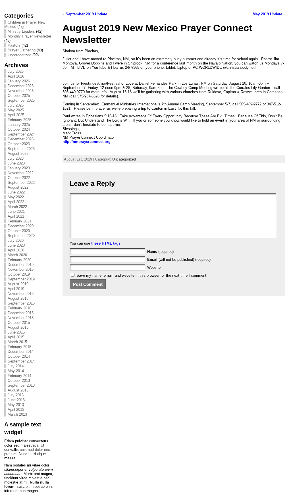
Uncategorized (19, 55)
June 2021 (16, 211)
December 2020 (21, 226)
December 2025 (21, 86)
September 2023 (21, 149)
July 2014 (16, 366)
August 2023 (18, 153)
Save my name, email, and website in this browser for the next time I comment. (141, 275)
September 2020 (21, 236)
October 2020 (19, 231)
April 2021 (16, 216)
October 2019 (19, 274)
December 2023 (21, 139)
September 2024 (21, 134)
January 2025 (19, 124)
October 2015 (19, 322)
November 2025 (21, 91)
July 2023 (16, 158)
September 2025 (21, 100)
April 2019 (16, 289)
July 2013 (16, 395)
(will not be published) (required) (179, 259)
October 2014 (19, 356)
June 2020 (16, 245)
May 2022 (16, 197)
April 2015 (16, 337)
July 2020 (16, 240)
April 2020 (16, 250)
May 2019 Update (267, 14)
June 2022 (16, 192)
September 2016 (21, 303)
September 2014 (21, 361)
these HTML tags (105, 243)
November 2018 (21, 293)
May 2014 (16, 371)
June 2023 (16, 163)
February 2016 (19, 308)
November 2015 (21, 318)
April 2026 (16, 76)
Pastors (14, 45)
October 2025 (19, 95)
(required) (160, 251)
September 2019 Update (86, 14)
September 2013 (21, 385)
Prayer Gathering (22, 50)
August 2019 (18, 284)
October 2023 (19, 144)
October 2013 (19, 380)
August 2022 (18, 187)
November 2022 (21, 173)
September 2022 (21, 182)
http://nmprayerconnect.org (87, 141)
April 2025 (16, 115)
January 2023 (19, 168)
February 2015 (19, 347)
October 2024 (19, 129)
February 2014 (19, 376)
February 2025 (19, 120)
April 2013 (16, 409)
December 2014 (21, 351)
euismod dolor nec (35, 449)
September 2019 (21, 279)
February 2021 (19, 221)
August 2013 (18, 390)
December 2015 (21, 313)
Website (154, 267)
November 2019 (21, 269)
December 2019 (21, 264)
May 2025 (16, 110)
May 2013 (16, 405)
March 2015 (17, 342)
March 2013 (17, 414)
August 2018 (18, 298)
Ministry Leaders (21, 31)
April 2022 (16, 202)
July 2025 (16, 105)
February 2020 (19, 260)
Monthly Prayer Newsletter (29, 36)
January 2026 (19, 81)
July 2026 (16, 71)
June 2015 (16, 332)
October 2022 (19, 178)
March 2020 (17, 255)
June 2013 (16, 400)
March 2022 (17, 207)
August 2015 (18, 327)
